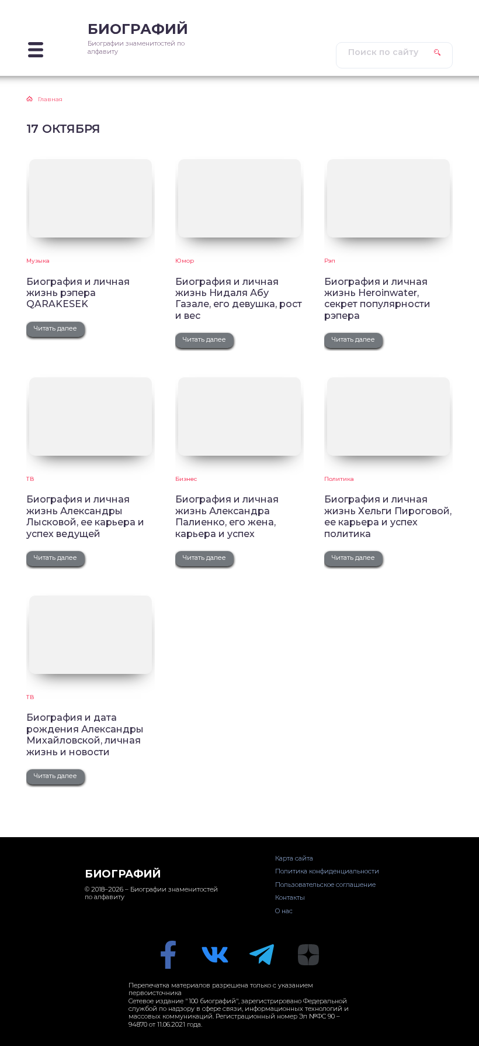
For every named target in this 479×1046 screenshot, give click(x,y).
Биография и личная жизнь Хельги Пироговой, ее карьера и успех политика (388, 516)
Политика (339, 479)
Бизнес (186, 479)
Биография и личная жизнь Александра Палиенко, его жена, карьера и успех (227, 516)
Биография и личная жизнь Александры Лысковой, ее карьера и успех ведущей (85, 516)
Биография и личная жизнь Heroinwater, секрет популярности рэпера (377, 298)
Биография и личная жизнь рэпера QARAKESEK (78, 293)
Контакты (290, 897)
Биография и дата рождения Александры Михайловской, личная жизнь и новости (85, 734)
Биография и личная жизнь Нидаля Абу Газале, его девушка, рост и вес (238, 298)
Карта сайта (294, 858)
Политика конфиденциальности (327, 871)
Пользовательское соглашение (325, 884)
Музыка (38, 260)
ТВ (30, 479)
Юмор (184, 260)
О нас (284, 911)
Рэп (329, 260)
